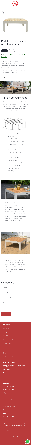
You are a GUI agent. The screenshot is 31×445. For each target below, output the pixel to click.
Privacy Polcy (7, 347)
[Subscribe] (26, 430)
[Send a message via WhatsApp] (27, 441)
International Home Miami (13, 444)
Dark (11, 51)
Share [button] (4, 77)
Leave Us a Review (8, 339)
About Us (6, 328)
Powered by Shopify (23, 444)
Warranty (6, 332)
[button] (3, 3)
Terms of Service (8, 343)
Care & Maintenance (8, 336)
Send (6, 314)
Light (4, 51)
